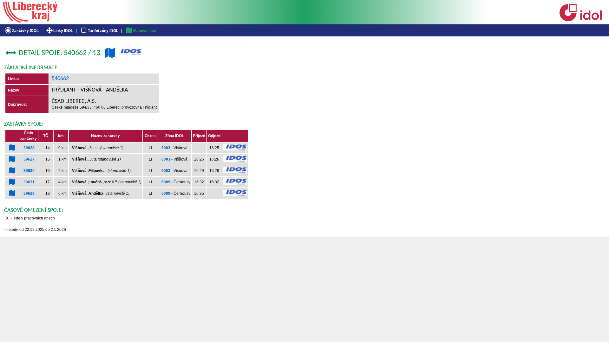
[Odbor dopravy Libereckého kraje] (30, 20)
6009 (165, 182)
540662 (60, 79)
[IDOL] (580, 20)
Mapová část (144, 30)
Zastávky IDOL (25, 30)
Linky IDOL (63, 30)
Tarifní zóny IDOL (103, 30)
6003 (165, 148)
